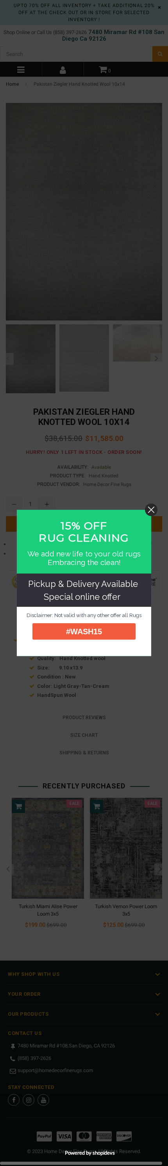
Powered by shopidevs (90, 1153)
